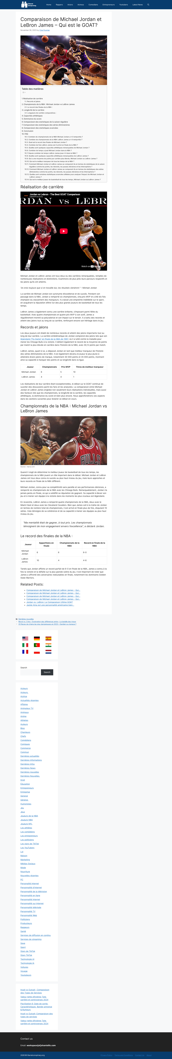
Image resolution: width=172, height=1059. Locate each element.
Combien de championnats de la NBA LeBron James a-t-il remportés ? (55, 140)
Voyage (23, 971)
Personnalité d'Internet (31, 887)
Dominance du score (32, 119)
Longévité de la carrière (34, 110)
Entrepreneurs (109, 5)
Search (23, 667)
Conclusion (28, 131)
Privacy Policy (106, 1055)
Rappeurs (24, 927)
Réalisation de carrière (33, 98)
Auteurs (24, 724)
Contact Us (139, 1055)
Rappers (59, 5)
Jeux (22, 812)
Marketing (25, 860)
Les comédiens (27, 832)
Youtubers (123, 5)
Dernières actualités (29, 756)
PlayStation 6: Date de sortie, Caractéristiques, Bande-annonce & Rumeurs (36, 1007)
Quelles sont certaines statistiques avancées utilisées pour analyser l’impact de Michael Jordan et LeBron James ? (66, 175)
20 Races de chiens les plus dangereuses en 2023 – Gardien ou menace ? (47, 624)
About (149, 1055)
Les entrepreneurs (29, 836)
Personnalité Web (28, 915)
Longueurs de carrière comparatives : (41, 113)
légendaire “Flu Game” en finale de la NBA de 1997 (44, 339)
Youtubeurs (25, 975)
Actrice (23, 696)
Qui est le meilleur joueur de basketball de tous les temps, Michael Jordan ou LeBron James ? (65, 179)
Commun (24, 752)
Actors (70, 5)
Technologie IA (27, 963)
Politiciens (25, 919)
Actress (81, 5)
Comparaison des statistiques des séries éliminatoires (46, 125)
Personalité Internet (29, 883)
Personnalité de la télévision (33, 891)
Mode (23, 867)
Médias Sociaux (27, 863)
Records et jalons (33, 101)
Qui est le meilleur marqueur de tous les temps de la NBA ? (51, 161)
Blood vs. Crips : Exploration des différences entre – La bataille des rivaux (47, 622)
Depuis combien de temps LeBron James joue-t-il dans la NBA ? (52, 153)
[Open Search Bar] (148, 4)
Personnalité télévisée (30, 907)
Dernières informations (31, 760)
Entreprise (25, 792)
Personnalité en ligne (30, 895)
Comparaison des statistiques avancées (41, 128)
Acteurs (24, 688)
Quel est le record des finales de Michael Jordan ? (48, 142)
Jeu (22, 808)
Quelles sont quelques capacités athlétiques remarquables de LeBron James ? (59, 156)
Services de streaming (30, 939)
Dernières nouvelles (26, 619)
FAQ (26, 134)
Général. (24, 800)
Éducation (25, 784)
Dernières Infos (27, 764)
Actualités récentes (29, 700)
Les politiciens (27, 840)
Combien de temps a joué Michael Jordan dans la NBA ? (50, 150)
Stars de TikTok (27, 951)
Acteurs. (24, 692)
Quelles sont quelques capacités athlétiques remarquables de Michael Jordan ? (59, 148)
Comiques (25, 744)
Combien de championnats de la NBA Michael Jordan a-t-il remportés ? (55, 137)
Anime (23, 716)
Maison (23, 856)
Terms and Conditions (124, 1055)
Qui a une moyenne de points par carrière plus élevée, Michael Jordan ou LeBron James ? (63, 158)
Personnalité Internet (30, 899)
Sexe (22, 943)
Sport (23, 947)
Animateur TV (26, 708)
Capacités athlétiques (33, 116)
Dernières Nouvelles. (30, 776)
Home (48, 5)
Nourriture (25, 871)
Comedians (93, 5)
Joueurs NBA (26, 820)
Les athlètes (26, 828)
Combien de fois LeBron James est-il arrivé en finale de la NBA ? (53, 145)
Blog (22, 728)
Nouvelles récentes (29, 875)
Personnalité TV (27, 911)
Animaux (24, 712)
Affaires (24, 704)
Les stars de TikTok (29, 844)
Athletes (24, 720)
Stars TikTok (26, 955)
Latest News (138, 5)
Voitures (24, 967)
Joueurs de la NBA (29, 816)
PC (21, 879)
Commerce (25, 748)
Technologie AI (27, 959)
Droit (22, 780)
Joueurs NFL (26, 824)
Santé (23, 931)
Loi (21, 852)
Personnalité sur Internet (32, 903)
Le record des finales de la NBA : (39, 107)
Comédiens (25, 740)
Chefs (23, 736)
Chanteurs (25, 732)
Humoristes (25, 804)
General (24, 796)
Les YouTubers (27, 848)
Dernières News (27, 768)
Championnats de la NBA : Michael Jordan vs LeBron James (49, 104)
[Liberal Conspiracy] (28, 4)
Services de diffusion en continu (35, 935)
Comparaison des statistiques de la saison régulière (46, 122)
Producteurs (26, 923)
